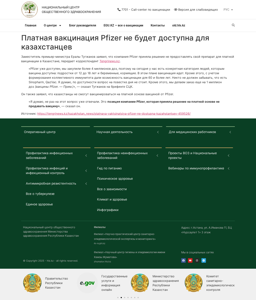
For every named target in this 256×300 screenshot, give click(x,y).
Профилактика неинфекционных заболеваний (122, 155)
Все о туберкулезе (40, 194)
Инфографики (107, 210)
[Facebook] (183, 260)
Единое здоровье (39, 204)
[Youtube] (190, 260)
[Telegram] (203, 260)
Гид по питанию (109, 168)
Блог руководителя (82, 25)
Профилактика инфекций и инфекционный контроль (47, 170)
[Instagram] (197, 260)
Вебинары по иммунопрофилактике (196, 168)
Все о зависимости (112, 189)
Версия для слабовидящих (197, 9)
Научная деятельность (114, 132)
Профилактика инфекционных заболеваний (49, 155)
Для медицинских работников (192, 132)
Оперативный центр (39, 132)
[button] (117, 297)
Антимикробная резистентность (51, 183)
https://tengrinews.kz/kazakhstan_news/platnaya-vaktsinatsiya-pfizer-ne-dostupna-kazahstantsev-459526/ (114, 113)
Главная (30, 25)
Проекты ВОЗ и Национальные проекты (192, 155)
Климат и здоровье (112, 199)
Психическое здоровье (115, 178)
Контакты (158, 25)
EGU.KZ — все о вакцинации (123, 25)
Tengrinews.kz (110, 61)
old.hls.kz (178, 25)
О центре (50, 25)
